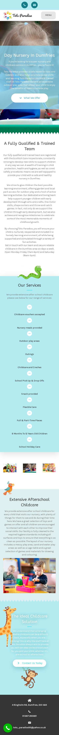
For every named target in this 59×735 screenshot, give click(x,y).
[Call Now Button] (7, 728)
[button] (29, 98)
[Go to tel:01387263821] (24, 5)
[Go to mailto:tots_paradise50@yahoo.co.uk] (34, 5)
